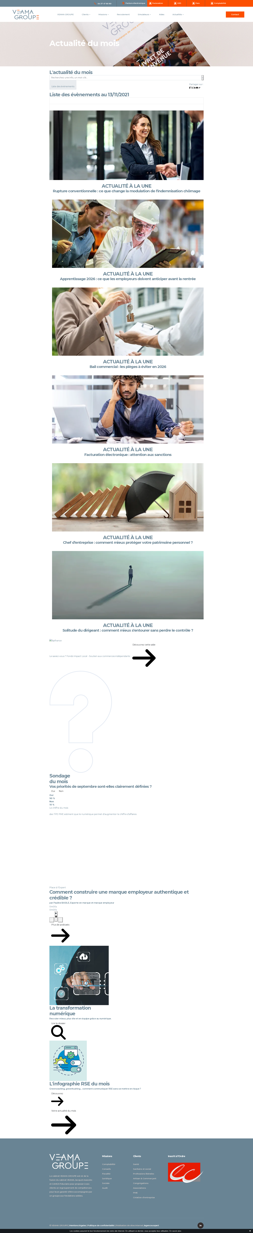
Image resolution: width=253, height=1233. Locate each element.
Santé (136, 1164)
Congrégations (140, 1183)
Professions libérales (143, 1173)
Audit (105, 1188)
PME (135, 1192)
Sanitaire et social (142, 1169)
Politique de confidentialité (100, 1225)
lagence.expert (151, 1225)
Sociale (106, 1183)
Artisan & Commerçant (144, 1178)
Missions (103, 14)
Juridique (107, 1178)
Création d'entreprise (144, 1197)
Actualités (177, 14)
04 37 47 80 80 (104, 4)
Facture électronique (135, 3)
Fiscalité (106, 1173)
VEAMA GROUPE (65, 14)
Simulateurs (144, 14)
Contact (235, 14)
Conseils (106, 1169)
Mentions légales (77, 1225)
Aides (161, 14)
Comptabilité (108, 1164)
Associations (139, 1188)
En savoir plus (175, 1231)
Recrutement (123, 14)
